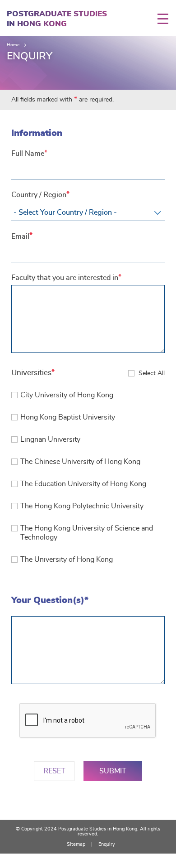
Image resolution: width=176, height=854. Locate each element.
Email (20, 236)
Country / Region (38, 194)
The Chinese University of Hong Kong (80, 461)
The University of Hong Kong (66, 559)
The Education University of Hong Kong (83, 483)
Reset (54, 771)
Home (13, 45)
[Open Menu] (166, 19)
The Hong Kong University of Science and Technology (86, 533)
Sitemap (76, 844)
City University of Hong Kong (66, 395)
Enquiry (106, 844)
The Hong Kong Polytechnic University (82, 506)
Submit (112, 771)
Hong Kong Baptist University (67, 417)
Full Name (27, 153)
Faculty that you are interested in (64, 277)
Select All (152, 373)
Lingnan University (50, 439)
